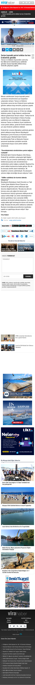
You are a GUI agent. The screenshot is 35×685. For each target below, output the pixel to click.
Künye (8, 620)
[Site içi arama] (32, 2)
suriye (10, 220)
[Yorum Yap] (21, 49)
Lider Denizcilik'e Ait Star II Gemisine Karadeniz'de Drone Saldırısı (16, 675)
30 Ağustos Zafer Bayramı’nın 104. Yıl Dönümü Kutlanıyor (17, 644)
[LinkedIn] (10, 49)
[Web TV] (23, 2)
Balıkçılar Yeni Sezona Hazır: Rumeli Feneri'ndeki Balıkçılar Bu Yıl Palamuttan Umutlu (16, 661)
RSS (26, 620)
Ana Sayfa (9, 618)
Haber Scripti (16, 634)
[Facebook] (3, 49)
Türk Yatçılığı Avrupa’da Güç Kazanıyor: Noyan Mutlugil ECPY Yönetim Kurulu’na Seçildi (15, 649)
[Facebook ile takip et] (10, 626)
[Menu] (20, 2)
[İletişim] (29, 2)
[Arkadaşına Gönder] (14, 49)
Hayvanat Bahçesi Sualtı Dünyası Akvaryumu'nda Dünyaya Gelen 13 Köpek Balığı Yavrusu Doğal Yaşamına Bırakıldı (16, 647)
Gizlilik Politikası (26, 618)
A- (33, 58)
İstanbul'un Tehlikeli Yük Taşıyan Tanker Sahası (14, 651)
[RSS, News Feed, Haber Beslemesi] (17, 626)
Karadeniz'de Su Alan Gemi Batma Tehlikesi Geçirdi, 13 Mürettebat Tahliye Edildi (15, 668)
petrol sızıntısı (17, 220)
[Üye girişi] (21, 626)
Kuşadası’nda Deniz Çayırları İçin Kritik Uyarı (14, 654)
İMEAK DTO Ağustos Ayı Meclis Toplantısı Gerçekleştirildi (17, 656)
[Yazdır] (17, 49)
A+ (33, 55)
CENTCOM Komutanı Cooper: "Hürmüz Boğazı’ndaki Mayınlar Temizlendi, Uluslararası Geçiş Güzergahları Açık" (15, 659)
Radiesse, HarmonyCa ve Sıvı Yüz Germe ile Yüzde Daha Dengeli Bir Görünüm (16, 678)
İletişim (9, 622)
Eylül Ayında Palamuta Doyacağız (11, 672)
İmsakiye (26, 622)
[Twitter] (7, 49)
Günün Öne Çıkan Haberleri (8, 639)
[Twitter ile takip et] (14, 626)
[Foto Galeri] (26, 2)
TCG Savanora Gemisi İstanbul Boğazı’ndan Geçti (15, 663)
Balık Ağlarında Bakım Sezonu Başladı (12, 670)
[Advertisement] (17, 313)
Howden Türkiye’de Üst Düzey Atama (12, 665)
